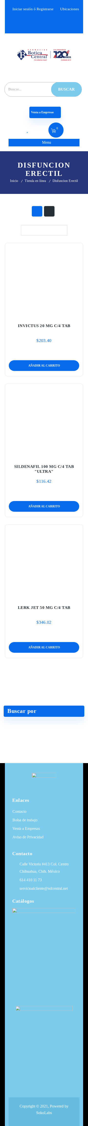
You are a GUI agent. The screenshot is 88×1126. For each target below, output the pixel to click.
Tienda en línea (35, 181)
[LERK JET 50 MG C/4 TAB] (44, 562)
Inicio (14, 181)
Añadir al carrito (34, 314)
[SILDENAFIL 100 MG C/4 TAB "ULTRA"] (44, 421)
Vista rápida (54, 314)
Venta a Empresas (43, 112)
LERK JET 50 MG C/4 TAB (44, 607)
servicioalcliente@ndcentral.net (44, 888)
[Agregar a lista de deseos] (44, 314)
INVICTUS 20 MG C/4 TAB (44, 325)
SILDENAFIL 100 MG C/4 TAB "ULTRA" (44, 469)
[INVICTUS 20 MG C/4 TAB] (44, 280)
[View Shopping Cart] (53, 131)
